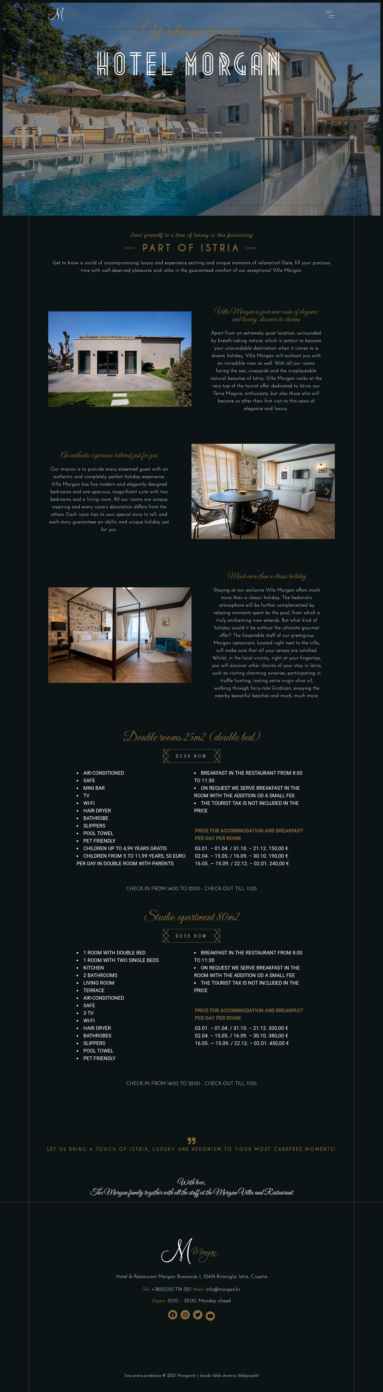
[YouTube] (210, 1316)
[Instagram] (185, 1314)
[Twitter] (197, 1314)
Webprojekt (248, 1376)
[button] (55, 359)
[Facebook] (172, 1314)
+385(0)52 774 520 (171, 1289)
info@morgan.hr (223, 1289)
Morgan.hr (186, 1376)
